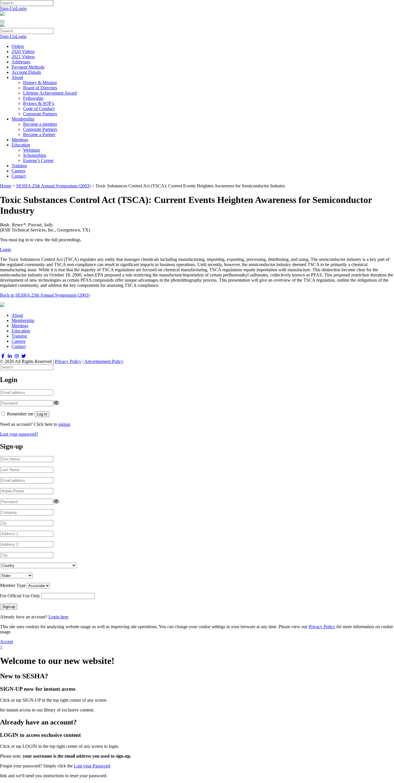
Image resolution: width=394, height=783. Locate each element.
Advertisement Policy (103, 361)
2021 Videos (23, 56)
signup (64, 424)
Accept (6, 641)
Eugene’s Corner (38, 160)
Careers (18, 170)
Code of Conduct (39, 108)
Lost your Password (92, 765)
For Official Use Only (20, 595)
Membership (23, 118)
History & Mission (40, 82)
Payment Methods (28, 67)
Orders (18, 46)
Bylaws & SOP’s (38, 103)
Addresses (21, 61)
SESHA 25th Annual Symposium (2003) (53, 185)
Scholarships (34, 155)
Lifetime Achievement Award (50, 93)
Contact (19, 176)
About (17, 77)
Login (21, 8)
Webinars (31, 150)
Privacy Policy (68, 361)
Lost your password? (19, 434)
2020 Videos (23, 51)
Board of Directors (40, 87)
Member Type (13, 585)
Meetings (20, 139)
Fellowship (33, 98)
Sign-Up (8, 8)
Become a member (40, 124)
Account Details (26, 72)
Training (19, 165)
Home (5, 185)
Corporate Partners (40, 113)
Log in (42, 414)
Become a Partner (39, 134)
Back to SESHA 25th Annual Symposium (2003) (45, 295)
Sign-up (8, 607)
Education (21, 144)
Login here (58, 616)
